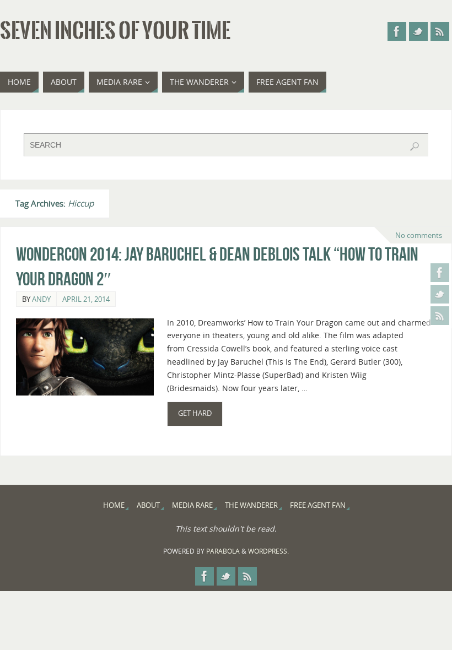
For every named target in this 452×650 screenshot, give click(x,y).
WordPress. (268, 551)
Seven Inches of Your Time (115, 31)
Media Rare (192, 505)
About (148, 505)
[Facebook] (440, 272)
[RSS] (440, 315)
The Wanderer (251, 505)
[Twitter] (440, 294)
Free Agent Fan (318, 505)
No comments (418, 235)
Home (114, 505)
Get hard (195, 413)
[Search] (414, 146)
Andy (41, 299)
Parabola (223, 551)
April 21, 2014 (86, 299)
